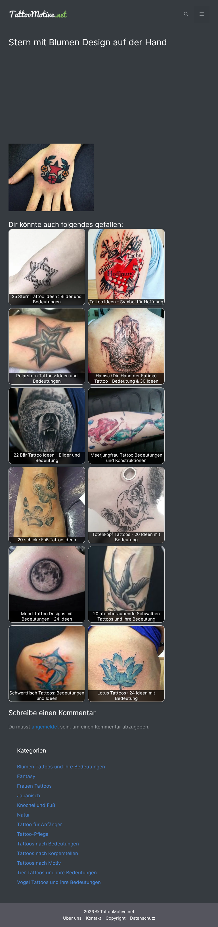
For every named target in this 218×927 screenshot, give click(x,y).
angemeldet (45, 727)
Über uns (72, 918)
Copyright (115, 918)
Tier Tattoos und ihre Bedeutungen (57, 872)
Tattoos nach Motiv (39, 863)
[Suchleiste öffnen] (186, 14)
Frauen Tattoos (34, 786)
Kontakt (93, 918)
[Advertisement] (109, 94)
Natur (23, 815)
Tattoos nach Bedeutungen (48, 844)
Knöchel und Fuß (36, 805)
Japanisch (28, 795)
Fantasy (26, 776)
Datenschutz (142, 918)
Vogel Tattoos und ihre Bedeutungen (59, 882)
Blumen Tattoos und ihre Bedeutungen (61, 767)
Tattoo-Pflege (33, 834)
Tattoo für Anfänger (39, 824)
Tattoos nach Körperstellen (47, 853)
